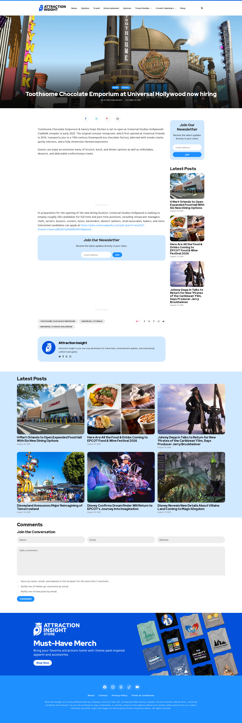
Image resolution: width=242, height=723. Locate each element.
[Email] (117, 118)
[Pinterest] (107, 118)
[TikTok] (129, 687)
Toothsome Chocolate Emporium (57, 321)
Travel (96, 8)
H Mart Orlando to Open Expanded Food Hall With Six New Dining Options (187, 205)
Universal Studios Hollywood (56, 327)
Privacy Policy (119, 695)
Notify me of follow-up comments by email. (45, 586)
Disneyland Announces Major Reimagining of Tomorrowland (49, 507)
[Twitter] (96, 118)
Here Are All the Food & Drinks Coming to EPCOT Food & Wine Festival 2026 (186, 248)
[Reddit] (163, 321)
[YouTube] (137, 687)
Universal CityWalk (92, 321)
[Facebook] (85, 118)
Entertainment (111, 8)
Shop (182, 8)
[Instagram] (113, 687)
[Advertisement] (102, 183)
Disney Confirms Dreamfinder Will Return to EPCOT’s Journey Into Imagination (120, 507)
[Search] (202, 8)
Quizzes (127, 8)
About (91, 695)
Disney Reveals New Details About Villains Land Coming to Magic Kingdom (188, 507)
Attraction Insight (113, 100)
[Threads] (121, 687)
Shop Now (42, 662)
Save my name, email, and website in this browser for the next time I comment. (65, 581)
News (74, 8)
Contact (103, 695)
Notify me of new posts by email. (39, 591)
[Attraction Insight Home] (52, 8)
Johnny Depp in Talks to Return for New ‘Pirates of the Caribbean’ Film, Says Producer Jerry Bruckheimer (186, 296)
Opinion (85, 8)
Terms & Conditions (142, 695)
